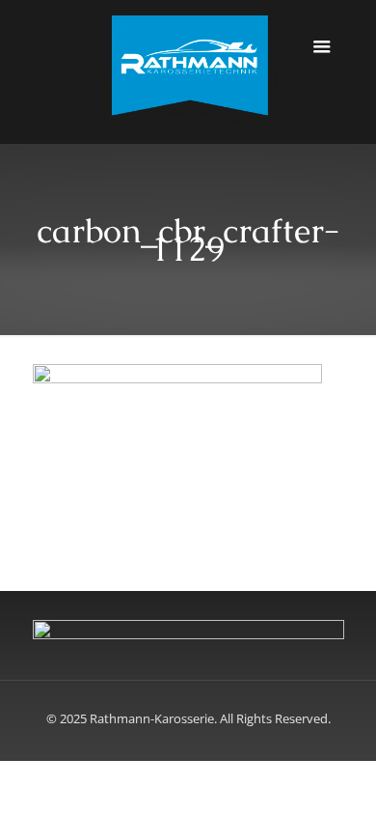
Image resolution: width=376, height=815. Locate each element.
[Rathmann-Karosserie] (188, 71)
